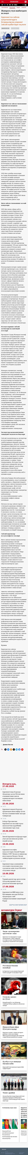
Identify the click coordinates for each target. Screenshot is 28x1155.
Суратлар (23, 7)
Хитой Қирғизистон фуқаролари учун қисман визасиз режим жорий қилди (14, 839)
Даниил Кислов (5, 28)
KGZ (5, 5)
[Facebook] (19, 749)
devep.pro (21, 1153)
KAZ (2, 5)
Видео (18, 7)
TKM (10, 5)
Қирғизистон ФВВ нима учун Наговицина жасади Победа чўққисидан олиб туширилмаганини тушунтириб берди (14, 896)
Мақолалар (12, 7)
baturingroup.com (8, 1153)
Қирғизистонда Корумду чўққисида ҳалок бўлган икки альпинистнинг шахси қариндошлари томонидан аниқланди (13, 796)
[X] (5, 749)
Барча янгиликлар (18, 905)
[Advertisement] (14, 767)
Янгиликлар (5, 7)
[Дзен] (14, 749)
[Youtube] (22, 749)
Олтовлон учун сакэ (9, 1108)
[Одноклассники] (11, 749)
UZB (12, 5)
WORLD (15, 5)
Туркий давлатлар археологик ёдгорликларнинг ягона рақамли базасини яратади (13, 881)
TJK (7, 5)
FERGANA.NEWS (14, 2)
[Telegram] (17, 749)
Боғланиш (4, 1149)
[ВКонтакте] (8, 749)
